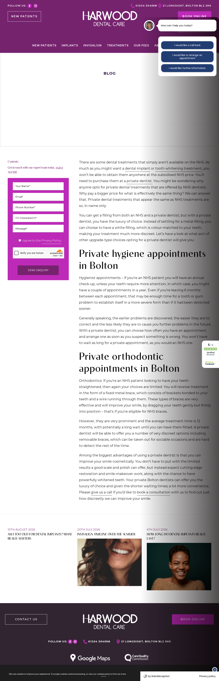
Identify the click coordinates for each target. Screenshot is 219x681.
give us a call (101, 492)
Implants (70, 45)
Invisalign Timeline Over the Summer (106, 534)
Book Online (194, 16)
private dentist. (139, 181)
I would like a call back (187, 45)
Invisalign (92, 45)
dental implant (137, 168)
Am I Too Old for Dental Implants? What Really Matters (40, 536)
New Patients (24, 16)
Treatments (118, 45)
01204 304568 (146, 5)
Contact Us (26, 619)
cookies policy (103, 674)
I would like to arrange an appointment (187, 56)
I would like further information (187, 68)
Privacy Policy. (51, 240)
